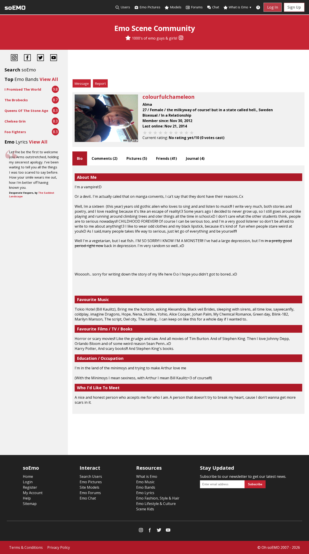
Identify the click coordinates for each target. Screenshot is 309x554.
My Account (33, 492)
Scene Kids (145, 509)
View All (49, 79)
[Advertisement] (188, 65)
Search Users (91, 476)
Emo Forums (90, 492)
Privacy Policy (58, 547)
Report (100, 83)
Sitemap (30, 503)
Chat (215, 7)
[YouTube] (53, 58)
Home (28, 476)
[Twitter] (40, 58)
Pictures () (136, 158)
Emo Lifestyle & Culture (156, 503)
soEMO (15, 7)
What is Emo (240, 7)
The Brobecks (16, 100)
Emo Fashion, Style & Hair (157, 498)
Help (27, 498)
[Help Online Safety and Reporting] (258, 7)
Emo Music (145, 481)
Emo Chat (88, 498)
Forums (197, 7)
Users (125, 7)
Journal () (195, 158)
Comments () (104, 158)
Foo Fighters (15, 132)
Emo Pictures (149, 7)
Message (81, 83)
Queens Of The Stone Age (26, 110)
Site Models (89, 487)
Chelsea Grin (15, 121)
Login (28, 481)
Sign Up (294, 7)
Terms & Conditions (26, 547)
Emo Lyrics (145, 492)
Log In (272, 7)
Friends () (166, 158)
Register (30, 487)
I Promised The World (23, 89)
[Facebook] (27, 58)
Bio (80, 158)
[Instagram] (181, 38)
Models (175, 7)
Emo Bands (145, 487)
